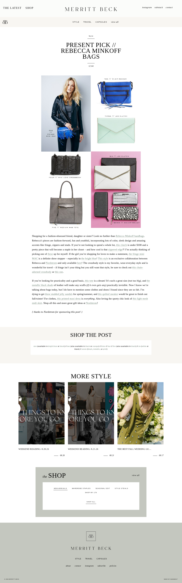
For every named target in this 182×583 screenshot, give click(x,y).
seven (84, 349)
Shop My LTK (91, 492)
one (35, 346)
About (68, 566)
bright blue (52, 346)
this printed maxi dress (69, 298)
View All (135, 475)
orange (96, 346)
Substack (159, 7)
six (139, 346)
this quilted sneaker (108, 294)
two (68, 346)
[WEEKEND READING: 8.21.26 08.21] (91, 413)
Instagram (147, 7)
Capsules (101, 22)
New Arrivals (60, 488)
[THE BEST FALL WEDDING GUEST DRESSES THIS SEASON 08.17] (140, 413)
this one (59, 271)
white (144, 346)
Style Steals (121, 488)
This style (103, 258)
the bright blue (88, 258)
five (114, 346)
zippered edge (115, 249)
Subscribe (102, 566)
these (50, 254)
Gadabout (174, 579)
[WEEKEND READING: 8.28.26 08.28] (41, 413)
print (105, 349)
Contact (169, 7)
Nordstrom (51, 262)
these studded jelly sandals (59, 294)
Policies (113, 566)
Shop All (91, 502)
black (62, 346)
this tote (89, 280)
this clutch (121, 245)
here (79, 262)
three (103, 346)
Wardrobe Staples (81, 488)
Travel (87, 22)
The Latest (12, 7)
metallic (96, 349)
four (109, 346)
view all (114, 22)
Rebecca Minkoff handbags (130, 236)
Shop (29, 7)
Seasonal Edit (103, 488)
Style (76, 22)
